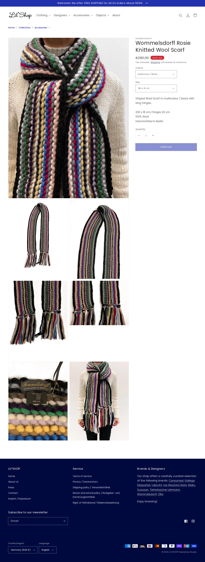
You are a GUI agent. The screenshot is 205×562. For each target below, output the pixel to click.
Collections (24, 27)
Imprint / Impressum (19, 498)
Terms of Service (82, 476)
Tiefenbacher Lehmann (165, 490)
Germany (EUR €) (21, 549)
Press (11, 487)
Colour (139, 67)
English (46, 549)
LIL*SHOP (174, 552)
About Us (13, 481)
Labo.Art (157, 485)
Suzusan (142, 490)
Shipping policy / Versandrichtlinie (91, 487)
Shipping (155, 62)
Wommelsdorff (147, 494)
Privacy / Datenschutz (85, 481)
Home (11, 27)
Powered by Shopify (187, 552)
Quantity (141, 129)
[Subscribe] (64, 521)
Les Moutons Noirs (175, 485)
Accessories (41, 27)
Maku (191, 485)
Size (138, 82)
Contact (13, 493)
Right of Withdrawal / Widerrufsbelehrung (96, 502)
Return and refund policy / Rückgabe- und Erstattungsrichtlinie (96, 495)
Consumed (176, 480)
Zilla (160, 494)
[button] (180, 15)
